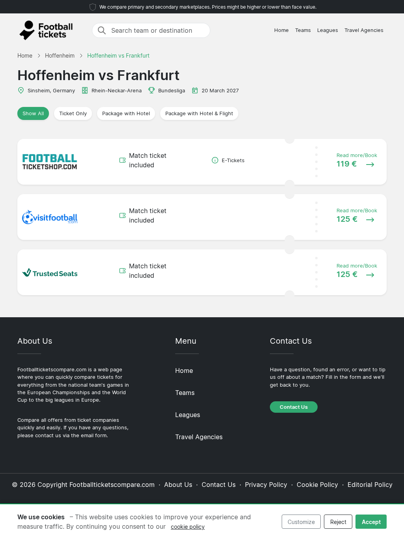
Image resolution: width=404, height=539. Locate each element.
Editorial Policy (370, 484)
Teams (303, 30)
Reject (338, 521)
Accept (371, 521)
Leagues (327, 30)
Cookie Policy (317, 484)
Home (281, 30)
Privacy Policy (266, 484)
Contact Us (294, 407)
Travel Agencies (363, 30)
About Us (178, 484)
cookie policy (188, 526)
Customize (301, 521)
